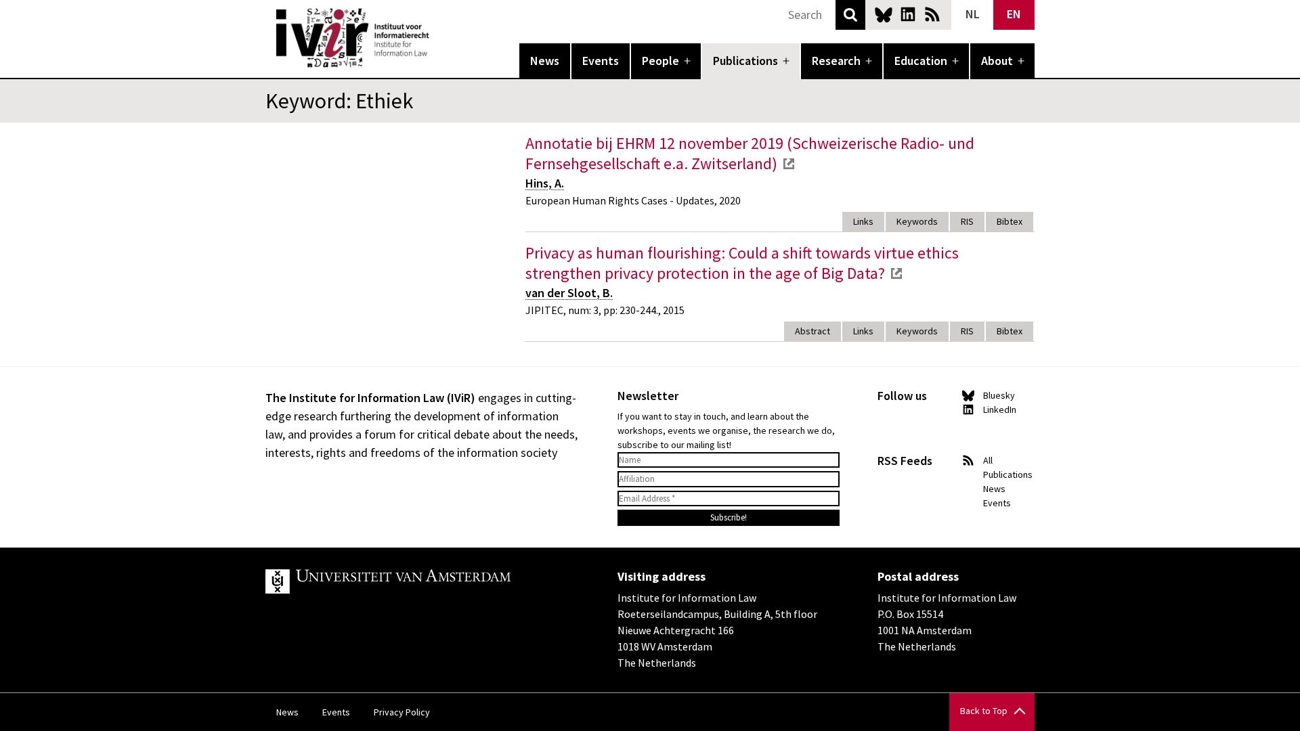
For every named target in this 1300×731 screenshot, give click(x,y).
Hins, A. (544, 183)
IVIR (438, 38)
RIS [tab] (967, 221)
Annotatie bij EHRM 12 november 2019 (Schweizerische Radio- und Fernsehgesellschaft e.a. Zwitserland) (749, 153)
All (988, 460)
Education (920, 60)
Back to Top (984, 711)
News (544, 60)
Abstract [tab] (812, 331)
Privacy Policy (402, 712)
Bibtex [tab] (1009, 221)
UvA (422, 581)
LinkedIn (907, 14)
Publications (745, 60)
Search (850, 15)
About (997, 60)
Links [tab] (863, 221)
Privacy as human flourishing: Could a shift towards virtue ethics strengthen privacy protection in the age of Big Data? (742, 263)
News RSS (932, 14)
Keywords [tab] (917, 221)
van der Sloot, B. (569, 293)
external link (788, 163)
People (660, 60)
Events (600, 60)
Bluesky (883, 14)
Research (836, 60)
